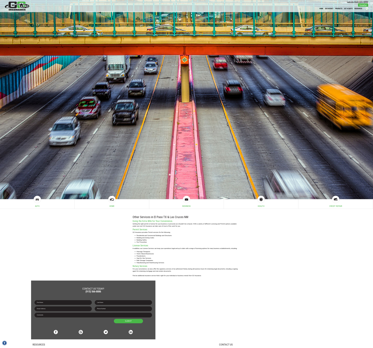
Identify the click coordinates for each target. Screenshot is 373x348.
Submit (128, 321)
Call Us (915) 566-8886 (357, 1)
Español (363, 5)
